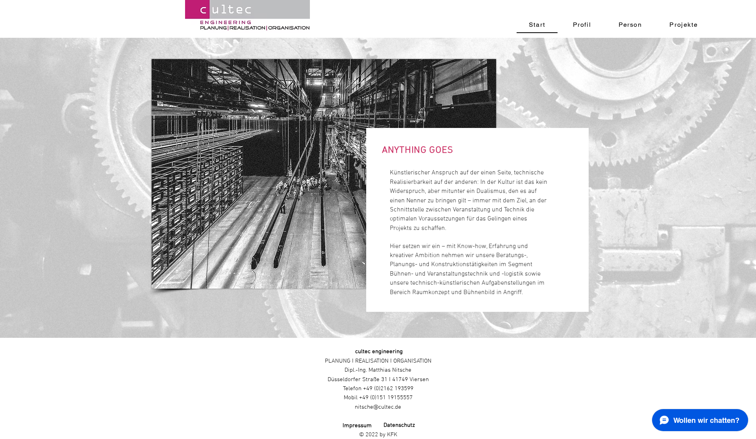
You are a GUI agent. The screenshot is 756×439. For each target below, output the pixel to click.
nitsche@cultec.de (378, 407)
